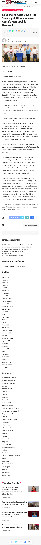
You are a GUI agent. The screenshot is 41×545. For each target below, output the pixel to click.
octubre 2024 (6, 335)
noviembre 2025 (7, 301)
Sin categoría (6, 467)
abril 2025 (5, 319)
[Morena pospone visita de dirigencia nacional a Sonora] (33, 527)
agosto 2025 (6, 309)
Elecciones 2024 (8, 10)
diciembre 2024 (7, 330)
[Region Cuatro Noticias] (16, 2)
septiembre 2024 (7, 338)
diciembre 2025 (7, 298)
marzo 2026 (5, 290)
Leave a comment (32, 225)
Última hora (6, 475)
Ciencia (4, 386)
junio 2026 (5, 282)
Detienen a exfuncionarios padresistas (16, 249)
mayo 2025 (5, 317)
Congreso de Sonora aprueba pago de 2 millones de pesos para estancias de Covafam (14, 514)
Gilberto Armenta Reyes (9, 419)
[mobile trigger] (4, 2)
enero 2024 (5, 359)
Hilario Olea (6, 425)
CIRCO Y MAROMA (7, 389)
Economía (5, 400)
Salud (4, 458)
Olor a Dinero (6, 444)
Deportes (5, 397)
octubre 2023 (6, 367)
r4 (8, 39)
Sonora (19, 10)
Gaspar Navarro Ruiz (8, 414)
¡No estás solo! (8, 253)
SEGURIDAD (6, 461)
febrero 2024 (6, 357)
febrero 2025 (6, 325)
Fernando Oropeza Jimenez (11, 408)
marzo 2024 (5, 354)
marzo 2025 (5, 322)
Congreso (5, 391)
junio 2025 (5, 314)
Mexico (4, 433)
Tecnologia (5, 472)
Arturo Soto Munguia (8, 383)
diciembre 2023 (6, 362)
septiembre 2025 (7, 306)
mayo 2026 (5, 285)
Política (4, 450)
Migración (5, 436)
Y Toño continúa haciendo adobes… (15, 256)
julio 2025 (5, 312)
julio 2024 (5, 343)
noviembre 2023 (7, 365)
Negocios (5, 442)
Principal (5, 453)
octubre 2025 (6, 304)
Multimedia (5, 439)
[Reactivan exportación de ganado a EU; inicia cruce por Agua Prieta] (33, 504)
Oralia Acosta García (8, 447)
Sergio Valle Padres (8, 464)
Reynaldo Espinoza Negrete (11, 455)
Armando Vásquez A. (8, 380)
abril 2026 (5, 288)
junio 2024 (5, 346)
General (4, 416)
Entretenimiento (7, 405)
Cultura (4, 394)
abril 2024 (5, 351)
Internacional (6, 428)
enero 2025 (5, 327)
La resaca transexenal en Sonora (14, 251)
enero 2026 (5, 296)
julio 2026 (5, 280)
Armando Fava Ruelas (9, 377)
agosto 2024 (6, 341)
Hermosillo (5, 422)
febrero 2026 (6, 293)
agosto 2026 (6, 277)
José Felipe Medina (8, 430)
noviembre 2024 (7, 333)
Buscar (35, 233)
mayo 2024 (5, 349)
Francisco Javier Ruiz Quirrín (10, 411)
